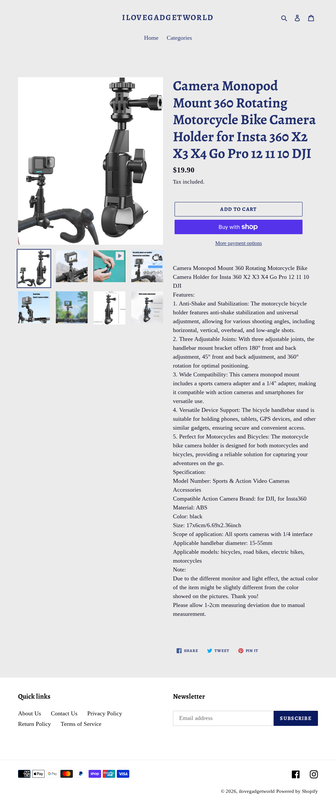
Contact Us (64, 713)
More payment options (238, 243)
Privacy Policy (104, 713)
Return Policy (34, 724)
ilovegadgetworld (168, 17)
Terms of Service (81, 724)
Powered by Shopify (297, 791)
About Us (29, 713)
